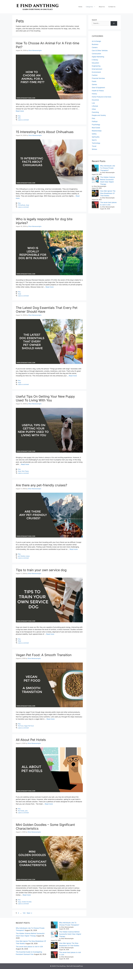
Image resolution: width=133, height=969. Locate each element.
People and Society (99, 115)
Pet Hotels (21, 810)
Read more (20, 111)
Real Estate (96, 128)
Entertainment (97, 69)
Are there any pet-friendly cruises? (41, 485)
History (94, 94)
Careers (95, 47)
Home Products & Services (101, 97)
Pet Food (20, 726)
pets (19, 118)
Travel (94, 146)
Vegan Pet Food (29, 726)
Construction (96, 54)
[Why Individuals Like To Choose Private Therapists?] (95, 168)
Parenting (95, 112)
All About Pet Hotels (31, 740)
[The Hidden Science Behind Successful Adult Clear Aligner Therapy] (95, 180)
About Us (102, 7)
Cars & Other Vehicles (100, 50)
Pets (19, 116)
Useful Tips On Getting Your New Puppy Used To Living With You (45, 398)
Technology (96, 143)
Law (93, 103)
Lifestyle (95, 106)
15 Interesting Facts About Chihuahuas (44, 132)
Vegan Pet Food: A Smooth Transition (43, 655)
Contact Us (111, 7)
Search (94, 20)
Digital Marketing (98, 57)
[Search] (114, 23)
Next (29, 913)
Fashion (95, 75)
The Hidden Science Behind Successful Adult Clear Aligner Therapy (70, 934)
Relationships (97, 131)
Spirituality (95, 137)
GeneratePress (78, 966)
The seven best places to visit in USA (29, 946)
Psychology (96, 124)
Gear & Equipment (98, 87)
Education (95, 63)
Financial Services (98, 78)
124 (24, 913)
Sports (94, 140)
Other (94, 109)
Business (95, 44)
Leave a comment (23, 120)
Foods (94, 81)
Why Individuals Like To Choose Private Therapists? (107, 168)
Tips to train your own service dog (41, 570)
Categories (89, 7)
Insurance (95, 100)
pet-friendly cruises (24, 556)
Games (94, 84)
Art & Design (96, 41)
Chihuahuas (21, 205)
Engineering (96, 66)
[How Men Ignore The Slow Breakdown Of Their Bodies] (95, 193)
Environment (96, 72)
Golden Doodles (27, 901)
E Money (95, 60)
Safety (94, 134)
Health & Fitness (98, 91)
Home (80, 7)
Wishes (94, 149)
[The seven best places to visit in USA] (95, 205)
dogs (27, 205)
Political (94, 121)
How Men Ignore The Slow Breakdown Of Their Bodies (107, 193)
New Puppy (25, 471)
